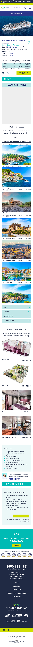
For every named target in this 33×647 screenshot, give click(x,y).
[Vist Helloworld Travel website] (11, 621)
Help (17, 583)
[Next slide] (28, 27)
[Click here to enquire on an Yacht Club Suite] (16, 425)
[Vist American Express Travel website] (21, 621)
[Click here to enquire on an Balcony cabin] (16, 374)
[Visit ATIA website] (17, 615)
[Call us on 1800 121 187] (25, 8)
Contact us (16, 589)
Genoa (11, 53)
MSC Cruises (19, 41)
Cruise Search (16, 13)
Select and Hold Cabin (20, 516)
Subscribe (16, 545)
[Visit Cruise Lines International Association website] (7, 615)
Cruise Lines (10, 41)
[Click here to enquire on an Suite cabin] (16, 400)
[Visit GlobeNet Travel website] (26, 615)
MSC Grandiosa (11, 47)
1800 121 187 (14, 478)
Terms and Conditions (16, 593)
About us (16, 586)
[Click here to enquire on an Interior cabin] (16, 348)
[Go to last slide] (4, 27)
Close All (16, 137)
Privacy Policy (16, 597)
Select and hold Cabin (23, 73)
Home (3, 41)
